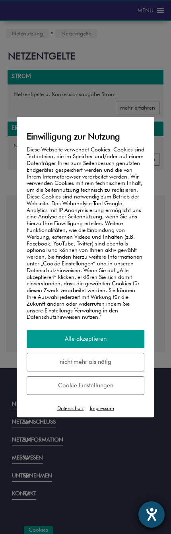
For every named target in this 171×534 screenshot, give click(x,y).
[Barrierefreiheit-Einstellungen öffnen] (151, 514)
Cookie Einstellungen (85, 385)
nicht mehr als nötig (85, 361)
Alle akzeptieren (86, 338)
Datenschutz (70, 408)
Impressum (102, 408)
